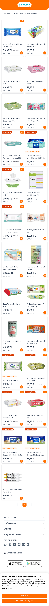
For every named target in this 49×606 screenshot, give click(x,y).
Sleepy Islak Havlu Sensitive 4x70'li (33, 193)
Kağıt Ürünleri (18, 14)
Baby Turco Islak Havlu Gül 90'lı (35, 82)
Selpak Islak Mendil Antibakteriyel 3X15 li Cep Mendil (36, 156)
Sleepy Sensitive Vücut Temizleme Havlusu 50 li (12, 156)
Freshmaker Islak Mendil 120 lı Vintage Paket (36, 119)
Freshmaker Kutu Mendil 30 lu (12, 342)
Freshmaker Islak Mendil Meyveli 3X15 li (36, 45)
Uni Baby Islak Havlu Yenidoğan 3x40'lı (10, 268)
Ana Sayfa (7, 14)
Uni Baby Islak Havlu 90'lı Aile (35, 231)
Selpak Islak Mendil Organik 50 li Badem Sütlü (12, 453)
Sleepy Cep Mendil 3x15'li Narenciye (12, 490)
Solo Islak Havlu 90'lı (10, 380)
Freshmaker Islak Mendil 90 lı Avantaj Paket (36, 342)
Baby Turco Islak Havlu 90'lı (11, 82)
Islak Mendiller (32, 14)
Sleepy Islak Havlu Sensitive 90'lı (10, 416)
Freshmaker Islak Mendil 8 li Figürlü (36, 268)
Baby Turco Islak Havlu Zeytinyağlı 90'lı (11, 119)
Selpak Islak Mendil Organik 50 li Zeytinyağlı (35, 453)
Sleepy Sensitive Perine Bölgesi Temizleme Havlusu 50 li (12, 231)
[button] (21, 52)
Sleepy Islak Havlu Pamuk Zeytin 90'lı (36, 379)
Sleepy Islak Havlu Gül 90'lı (35, 416)
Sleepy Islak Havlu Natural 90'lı (12, 193)
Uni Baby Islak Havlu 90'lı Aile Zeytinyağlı (35, 305)
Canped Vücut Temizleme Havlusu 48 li (12, 45)
